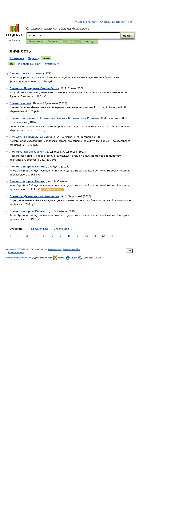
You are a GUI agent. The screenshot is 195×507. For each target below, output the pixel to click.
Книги (71, 41)
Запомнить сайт (88, 22)
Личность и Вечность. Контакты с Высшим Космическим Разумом (54, 118)
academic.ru (14, 40)
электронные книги (29, 63)
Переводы (53, 41)
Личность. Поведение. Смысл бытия (34, 88)
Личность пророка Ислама (27, 166)
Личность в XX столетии (26, 73)
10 (86, 235)
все (12, 63)
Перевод (33, 58)
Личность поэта (20, 103)
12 (103, 235)
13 (111, 235)
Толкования (35, 41)
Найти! (127, 35)
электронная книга (52, 189)
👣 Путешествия (16, 252)
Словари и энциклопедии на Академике (57, 28)
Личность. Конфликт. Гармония (31, 136)
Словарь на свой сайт (112, 22)
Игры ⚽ (89, 41)
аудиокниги (52, 63)
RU (130, 22)
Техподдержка (55, 249)
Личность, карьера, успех (27, 151)
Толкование (17, 58)
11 (94, 235)
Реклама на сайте (71, 249)
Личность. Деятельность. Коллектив (34, 196)
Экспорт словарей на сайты (18, 258)
